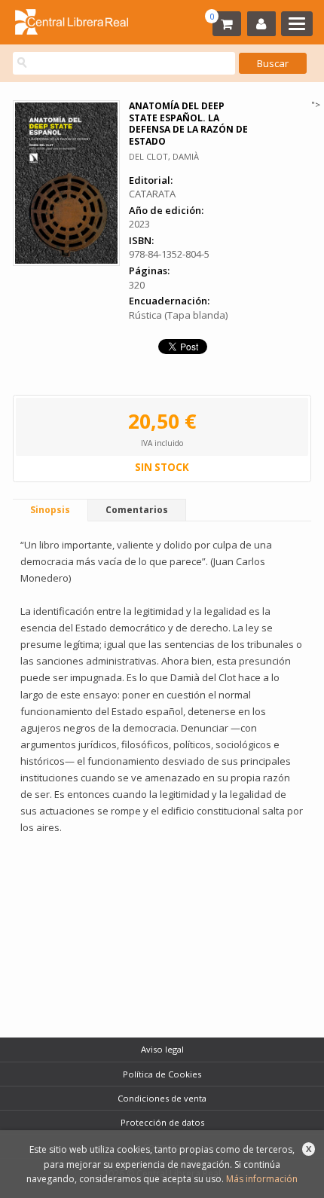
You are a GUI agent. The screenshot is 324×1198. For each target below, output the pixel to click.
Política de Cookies (162, 1074)
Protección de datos (162, 1122)
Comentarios (136, 509)
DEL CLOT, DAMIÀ (164, 156)
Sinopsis (50, 509)
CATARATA (152, 193)
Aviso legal (162, 1049)
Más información (262, 1178)
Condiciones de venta (162, 1098)
